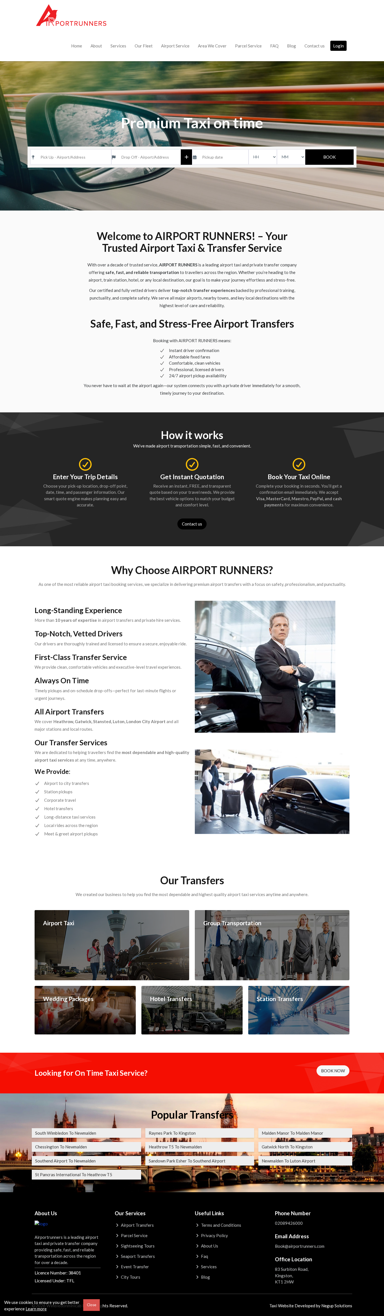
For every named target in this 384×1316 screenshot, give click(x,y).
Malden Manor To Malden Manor (292, 1132)
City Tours (130, 1277)
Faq (204, 1256)
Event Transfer (134, 1266)
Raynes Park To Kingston (172, 1132)
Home (76, 45)
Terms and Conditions (220, 1225)
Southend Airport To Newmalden (65, 1160)
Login (338, 45)
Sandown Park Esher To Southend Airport (187, 1160)
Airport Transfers (137, 1225)
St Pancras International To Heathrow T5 (73, 1174)
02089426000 (289, 1223)
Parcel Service (248, 45)
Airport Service (175, 45)
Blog (291, 45)
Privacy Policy (214, 1235)
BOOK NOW (333, 1070)
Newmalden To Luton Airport (288, 1160)
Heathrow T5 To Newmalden (175, 1146)
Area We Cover (212, 45)
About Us (209, 1245)
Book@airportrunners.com (299, 1246)
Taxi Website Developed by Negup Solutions (310, 1305)
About (96, 45)
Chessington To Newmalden (61, 1146)
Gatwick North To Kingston (287, 1146)
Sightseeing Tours (137, 1245)
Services (118, 45)
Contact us (314, 45)
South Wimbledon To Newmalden (65, 1132)
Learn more (36, 1308)
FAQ (274, 45)
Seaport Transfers (137, 1256)
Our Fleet (144, 45)
